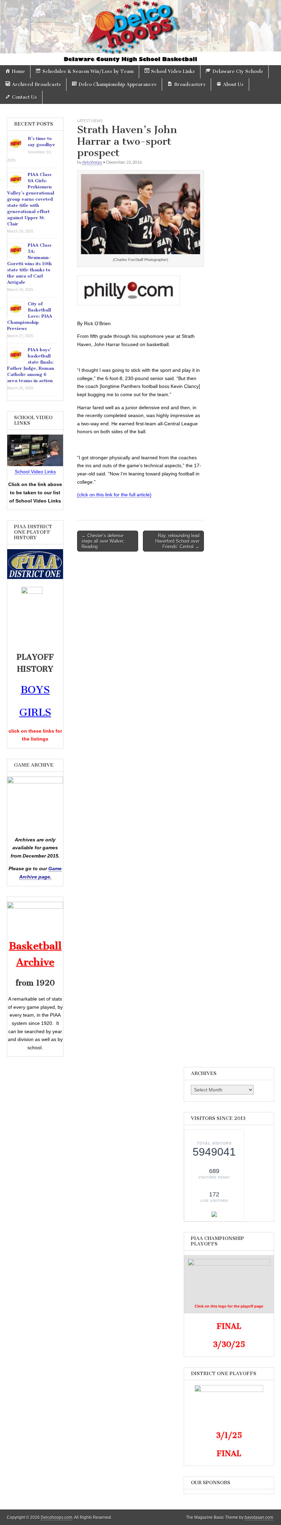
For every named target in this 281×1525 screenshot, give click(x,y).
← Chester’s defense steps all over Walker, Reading (103, 541)
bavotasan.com (259, 1517)
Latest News (89, 120)
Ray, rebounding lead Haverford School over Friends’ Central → (177, 541)
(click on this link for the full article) (114, 494)
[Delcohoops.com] (140, 32)
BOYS (35, 690)
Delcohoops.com (56, 1517)
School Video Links (35, 471)
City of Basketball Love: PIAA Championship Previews (29, 316)
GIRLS (35, 712)
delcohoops (92, 162)
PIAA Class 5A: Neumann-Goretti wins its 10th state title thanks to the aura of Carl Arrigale (29, 264)
